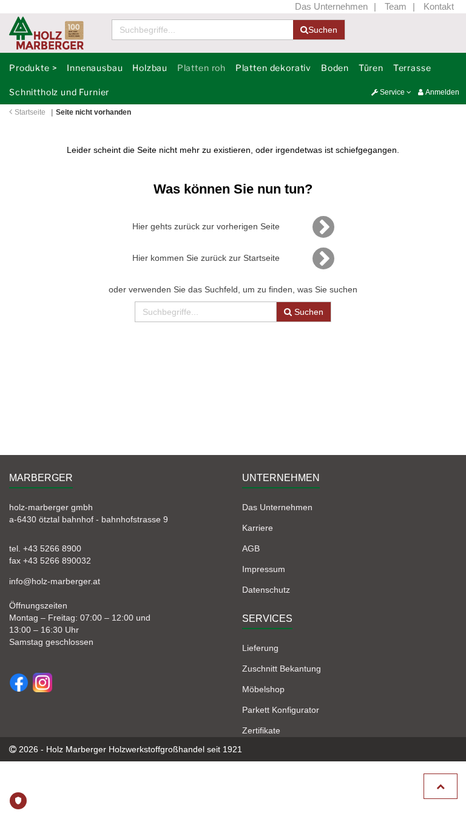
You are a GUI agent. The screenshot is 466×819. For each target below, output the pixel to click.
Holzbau (149, 67)
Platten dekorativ (273, 67)
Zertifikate (261, 730)
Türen (371, 67)
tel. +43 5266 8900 (45, 548)
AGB (251, 548)
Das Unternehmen (331, 6)
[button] (391, 92)
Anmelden (441, 92)
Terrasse (412, 67)
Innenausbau (95, 67)
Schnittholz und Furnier (59, 92)
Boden (335, 67)
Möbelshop (263, 689)
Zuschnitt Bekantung (281, 668)
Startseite (30, 112)
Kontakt (439, 6)
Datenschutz (266, 590)
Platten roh (201, 67)
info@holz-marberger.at (54, 581)
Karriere (257, 528)
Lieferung (260, 648)
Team (396, 6)
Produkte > (33, 67)
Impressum (263, 569)
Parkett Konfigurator (280, 710)
